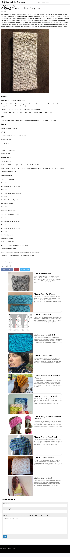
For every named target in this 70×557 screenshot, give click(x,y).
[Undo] (4, 515)
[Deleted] (15, 515)
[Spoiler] (41, 515)
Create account (45, 2)
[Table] (35, 515)
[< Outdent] (24, 515)
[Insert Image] (30, 515)
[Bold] (9, 515)
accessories (4, 262)
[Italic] (12, 515)
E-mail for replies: (7, 509)
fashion (14, 262)
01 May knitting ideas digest (8, 6)
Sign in (38, 2)
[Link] (38, 515)
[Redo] (6, 515)
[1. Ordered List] (21, 515)
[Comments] (6, 265)
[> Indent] (27, 515)
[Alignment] (44, 515)
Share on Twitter (24, 269)
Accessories (4, 11)
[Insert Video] (33, 515)
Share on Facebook (7, 269)
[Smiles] (47, 515)
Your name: (6, 503)
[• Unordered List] (18, 515)
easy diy (10, 262)
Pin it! (16, 269)
